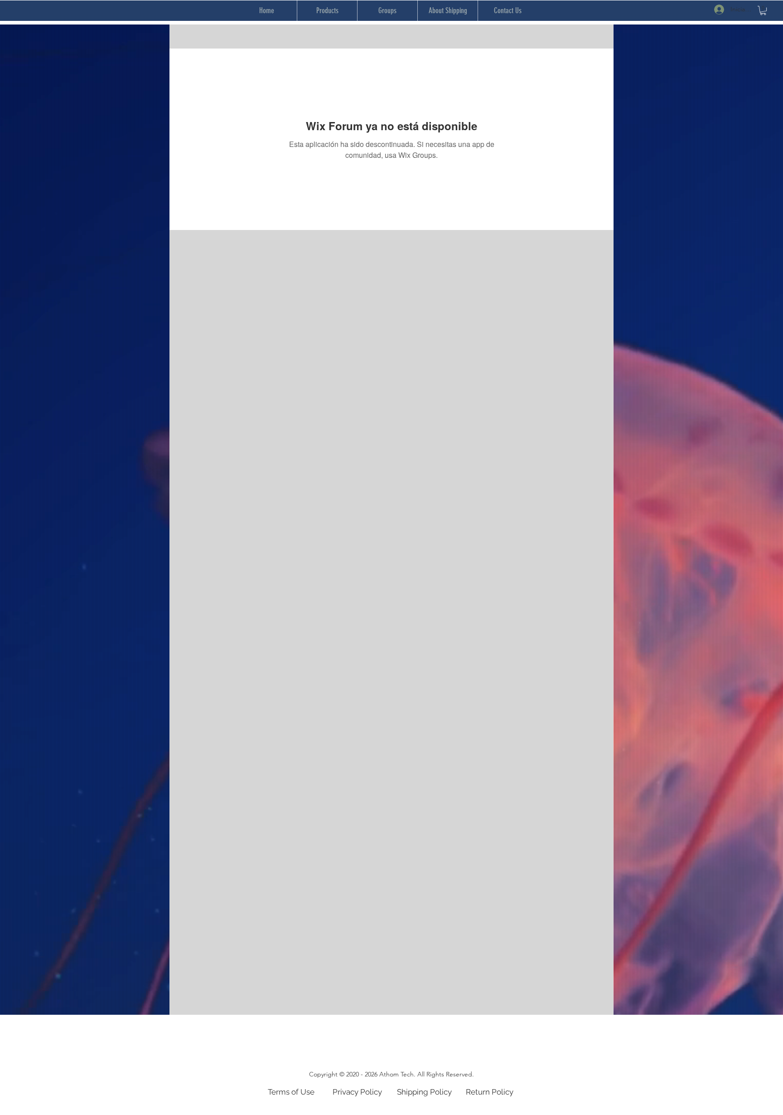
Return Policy (489, 1091)
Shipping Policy (424, 1091)
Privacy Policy (357, 1091)
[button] (763, 10)
